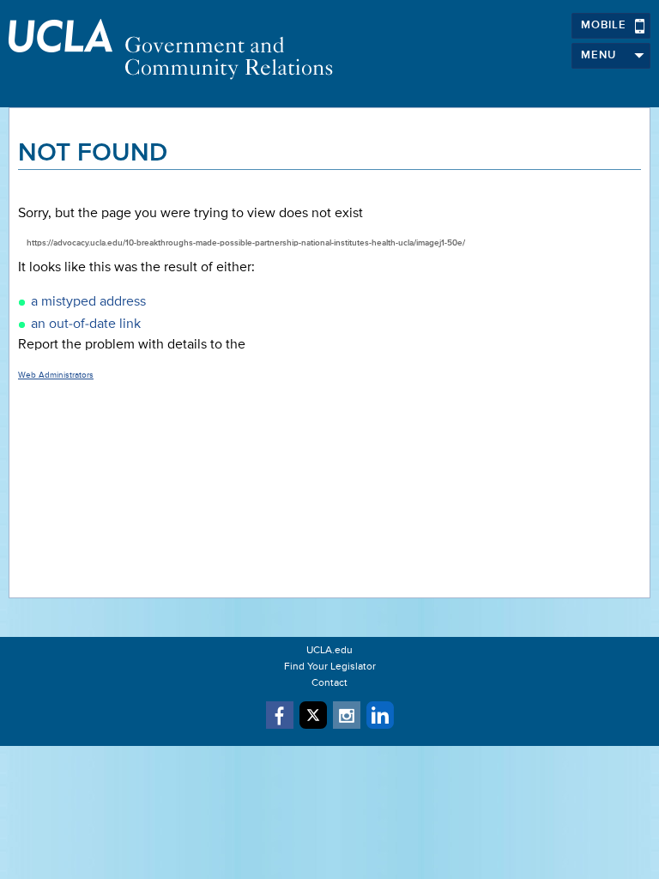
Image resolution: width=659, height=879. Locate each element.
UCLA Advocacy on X (313, 715)
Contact (329, 683)
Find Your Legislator (330, 667)
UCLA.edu (329, 651)
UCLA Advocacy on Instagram (346, 715)
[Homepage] (329, 49)
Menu (598, 55)
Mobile (603, 25)
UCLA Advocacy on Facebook (279, 715)
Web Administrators (56, 375)
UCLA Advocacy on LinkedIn (380, 715)
